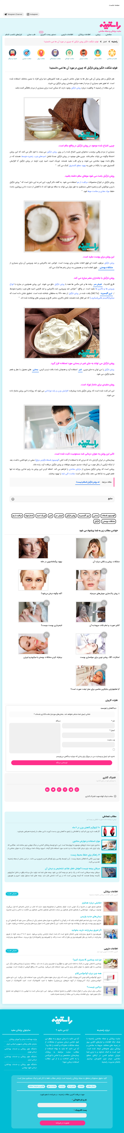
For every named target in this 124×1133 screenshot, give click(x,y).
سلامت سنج (52, 1086)
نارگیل (96, 521)
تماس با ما (71, 1086)
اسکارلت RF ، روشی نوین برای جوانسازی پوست (99, 657)
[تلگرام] (71, 789)
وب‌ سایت (111, 739)
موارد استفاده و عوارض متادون (86, 841)
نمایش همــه (12, 894)
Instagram (34, 14)
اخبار (105, 41)
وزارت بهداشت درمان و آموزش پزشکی (23, 1039)
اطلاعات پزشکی (84, 34)
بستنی (35, 369)
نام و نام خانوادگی (79, 1099)
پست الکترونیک (80, 1110)
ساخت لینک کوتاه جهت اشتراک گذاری (99, 796)
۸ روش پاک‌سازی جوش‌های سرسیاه (104, 593)
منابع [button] (110, 499)
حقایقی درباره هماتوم (91, 903)
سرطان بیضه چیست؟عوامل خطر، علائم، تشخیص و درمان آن (72, 868)
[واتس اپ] (77, 789)
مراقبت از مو (17, 515)
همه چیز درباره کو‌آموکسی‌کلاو (88, 973)
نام (113, 720)
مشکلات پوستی (108, 521)
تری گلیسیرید (106, 293)
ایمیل (112, 730)
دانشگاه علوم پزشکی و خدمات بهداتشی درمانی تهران (21, 1050)
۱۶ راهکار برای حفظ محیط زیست (85, 855)
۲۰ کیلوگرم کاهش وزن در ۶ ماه (86, 827)
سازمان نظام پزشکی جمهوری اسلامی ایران (22, 1044)
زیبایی (98, 34)
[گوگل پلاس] (59, 789)
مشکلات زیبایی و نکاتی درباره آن (106, 561)
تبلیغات (81, 1086)
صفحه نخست (114, 5)
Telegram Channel (14, 14)
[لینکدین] (47, 789)
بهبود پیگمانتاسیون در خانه (51, 561)
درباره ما (62, 1086)
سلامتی (109, 34)
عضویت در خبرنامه (62, 1122)
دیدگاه (58, 720)
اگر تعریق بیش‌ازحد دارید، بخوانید (86, 930)
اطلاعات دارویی (67, 34)
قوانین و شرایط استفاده (36, 1086)
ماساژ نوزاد (29, 515)
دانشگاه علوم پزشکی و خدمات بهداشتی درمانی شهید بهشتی (21, 1066)
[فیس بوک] (65, 789)
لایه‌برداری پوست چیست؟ (51, 625)
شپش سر (98, 284)
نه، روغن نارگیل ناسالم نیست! (87, 482)
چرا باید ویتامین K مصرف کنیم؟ (87, 960)
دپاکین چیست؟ (94, 987)
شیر (80, 369)
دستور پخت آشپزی (48, 34)
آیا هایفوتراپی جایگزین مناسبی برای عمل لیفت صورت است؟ (95, 689)
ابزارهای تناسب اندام (13, 34)
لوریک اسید (41, 515)
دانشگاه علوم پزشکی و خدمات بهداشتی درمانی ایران (21, 1058)
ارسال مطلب (91, 1086)
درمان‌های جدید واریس (90, 916)
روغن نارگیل (70, 515)
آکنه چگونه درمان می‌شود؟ (51, 593)
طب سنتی (31, 34)
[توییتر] (53, 789)
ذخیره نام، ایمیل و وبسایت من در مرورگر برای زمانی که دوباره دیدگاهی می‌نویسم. (85, 756)
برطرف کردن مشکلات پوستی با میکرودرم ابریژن (42, 657)
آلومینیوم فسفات (108, 515)
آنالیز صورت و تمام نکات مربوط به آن (104, 625)
